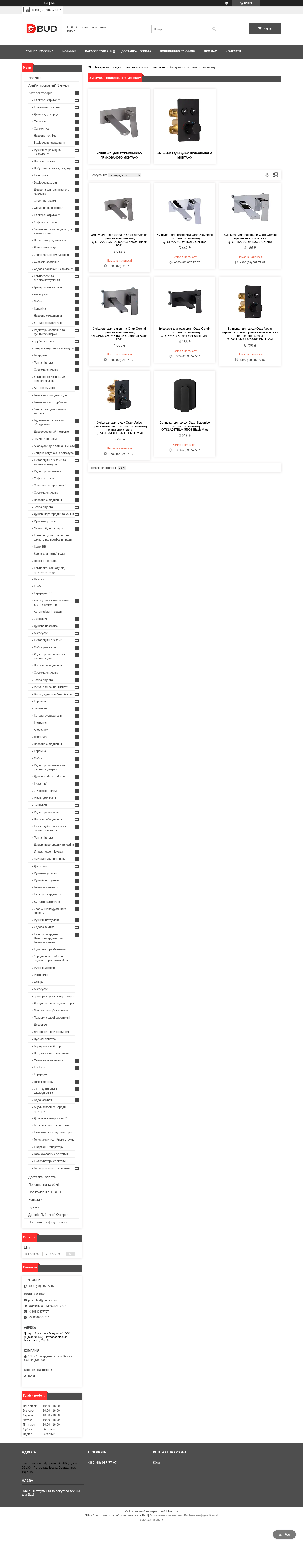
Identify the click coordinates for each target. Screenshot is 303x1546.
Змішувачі (158, 67)
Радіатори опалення (47, 471)
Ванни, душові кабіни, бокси (53, 694)
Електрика (41, 175)
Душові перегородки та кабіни (54, 514)
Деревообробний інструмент (53, 431)
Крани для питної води (49, 553)
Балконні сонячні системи (51, 1125)
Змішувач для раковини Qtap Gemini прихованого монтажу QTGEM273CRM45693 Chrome (250, 238)
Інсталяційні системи (48, 640)
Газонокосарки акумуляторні (53, 1132)
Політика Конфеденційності (49, 1222)
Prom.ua (173, 1511)
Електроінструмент (47, 100)
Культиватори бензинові (50, 949)
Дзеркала (40, 736)
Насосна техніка (45, 135)
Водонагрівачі (43, 1100)
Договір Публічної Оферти (48, 1215)
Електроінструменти (47, 894)
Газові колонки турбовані (50, 402)
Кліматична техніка (47, 107)
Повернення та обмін (44, 1184)
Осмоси (39, 579)
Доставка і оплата (42, 1177)
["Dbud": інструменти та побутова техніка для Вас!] (42, 29)
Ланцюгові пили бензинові (51, 1031)
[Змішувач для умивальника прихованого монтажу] (119, 119)
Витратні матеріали (47, 901)
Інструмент (41, 355)
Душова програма (46, 626)
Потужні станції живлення (51, 1053)
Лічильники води (136, 67)
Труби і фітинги (44, 341)
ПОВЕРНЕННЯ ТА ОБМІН (177, 51)
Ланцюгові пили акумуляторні (54, 1003)
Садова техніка (44, 927)
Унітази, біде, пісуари (48, 528)
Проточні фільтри (45, 560)
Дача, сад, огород (46, 114)
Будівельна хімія (45, 182)
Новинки (34, 78)
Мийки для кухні (45, 647)
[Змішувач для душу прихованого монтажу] (185, 119)
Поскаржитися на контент (166, 1515)
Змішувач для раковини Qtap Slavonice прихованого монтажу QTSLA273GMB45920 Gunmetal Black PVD (119, 240)
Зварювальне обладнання (51, 254)
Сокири (38, 982)
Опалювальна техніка (48, 207)
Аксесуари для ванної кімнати (54, 446)
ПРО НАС (210, 51)
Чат (288, 1534)
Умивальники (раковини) (50, 485)
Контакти (35, 1199)
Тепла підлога (43, 362)
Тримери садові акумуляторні (54, 996)
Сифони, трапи (44, 478)
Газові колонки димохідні (50, 395)
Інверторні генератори (48, 1147)
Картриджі (41, 1074)
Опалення (40, 121)
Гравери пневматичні (48, 287)
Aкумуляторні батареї (48, 1046)
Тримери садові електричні (52, 1017)
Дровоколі (40, 1024)
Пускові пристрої (45, 1039)
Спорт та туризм (45, 200)
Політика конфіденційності (201, 1515)
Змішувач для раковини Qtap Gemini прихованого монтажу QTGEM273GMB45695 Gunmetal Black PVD (119, 334)
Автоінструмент (44, 387)
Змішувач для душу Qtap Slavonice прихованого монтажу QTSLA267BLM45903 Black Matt (185, 426)
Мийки (38, 301)
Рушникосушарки (45, 521)
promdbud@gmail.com (42, 1300)
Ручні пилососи (44, 967)
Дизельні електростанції (50, 1118)
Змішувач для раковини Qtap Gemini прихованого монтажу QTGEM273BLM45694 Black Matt (184, 332)
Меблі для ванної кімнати (51, 687)
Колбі (37, 586)
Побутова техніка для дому (52, 168)
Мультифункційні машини (51, 1010)
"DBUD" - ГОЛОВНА (39, 51)
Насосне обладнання (48, 315)
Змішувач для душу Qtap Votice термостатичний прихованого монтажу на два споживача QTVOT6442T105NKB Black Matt (250, 334)
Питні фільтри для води (50, 240)
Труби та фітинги (45, 438)
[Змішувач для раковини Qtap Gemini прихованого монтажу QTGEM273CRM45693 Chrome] (250, 207)
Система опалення (46, 261)
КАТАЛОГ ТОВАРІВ (98, 51)
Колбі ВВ (40, 546)
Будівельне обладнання (50, 142)
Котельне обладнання (48, 322)
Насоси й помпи (44, 161)
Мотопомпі (41, 974)
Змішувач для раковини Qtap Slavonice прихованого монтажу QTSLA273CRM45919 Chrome (185, 238)
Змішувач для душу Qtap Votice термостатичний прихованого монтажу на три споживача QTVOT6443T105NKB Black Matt (119, 428)
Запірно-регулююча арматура (54, 348)
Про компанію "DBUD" (45, 1192)
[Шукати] (214, 29)
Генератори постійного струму (54, 1139)
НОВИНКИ (69, 51)
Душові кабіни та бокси (49, 776)
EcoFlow (39, 1067)
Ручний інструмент (46, 880)
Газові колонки (43, 1081)
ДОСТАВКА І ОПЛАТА (136, 51)
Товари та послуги (107, 67)
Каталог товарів (40, 93)
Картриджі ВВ (43, 593)
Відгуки (33, 1207)
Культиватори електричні (51, 1161)
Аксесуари (41, 294)
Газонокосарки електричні (51, 1154)
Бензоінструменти (46, 887)
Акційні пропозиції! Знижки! (48, 85)
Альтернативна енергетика (52, 1168)
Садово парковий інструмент (53, 269)
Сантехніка (41, 128)
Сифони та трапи (45, 222)
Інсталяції (40, 783)
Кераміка (40, 308)
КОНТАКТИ (233, 51)
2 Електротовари (45, 790)
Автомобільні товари (48, 611)
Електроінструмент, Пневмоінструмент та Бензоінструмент (48, 938)
